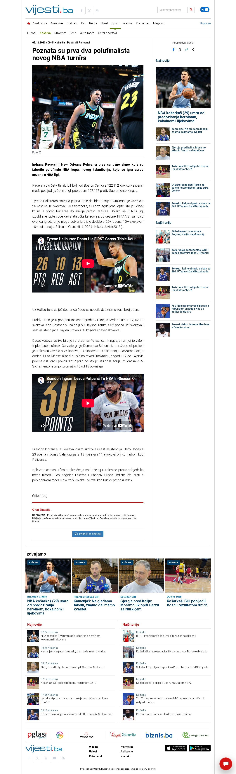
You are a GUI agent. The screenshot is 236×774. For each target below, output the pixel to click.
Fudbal (31, 33)
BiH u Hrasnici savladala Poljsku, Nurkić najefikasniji (187, 233)
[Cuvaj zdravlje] (123, 735)
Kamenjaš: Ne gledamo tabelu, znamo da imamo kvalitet (189, 130)
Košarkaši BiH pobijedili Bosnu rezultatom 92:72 (190, 168)
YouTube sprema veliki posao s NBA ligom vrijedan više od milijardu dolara (190, 308)
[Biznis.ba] (159, 735)
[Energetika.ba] (196, 735)
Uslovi (93, 751)
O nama (93, 746)
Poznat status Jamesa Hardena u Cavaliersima (190, 326)
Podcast (72, 23)
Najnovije (57, 23)
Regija (93, 23)
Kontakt (125, 756)
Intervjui (127, 23)
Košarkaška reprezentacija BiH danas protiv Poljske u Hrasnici (190, 251)
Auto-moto (87, 33)
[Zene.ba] (86, 735)
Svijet (104, 23)
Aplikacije (127, 751)
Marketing (127, 746)
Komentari (143, 23)
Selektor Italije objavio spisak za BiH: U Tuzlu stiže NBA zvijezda (190, 205)
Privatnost (95, 756)
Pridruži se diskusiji (90, 534)
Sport (115, 23)
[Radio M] (35, 735)
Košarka (45, 33)
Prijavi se (205, 23)
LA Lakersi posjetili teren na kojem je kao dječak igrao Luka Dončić (190, 187)
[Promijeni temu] (204, 9)
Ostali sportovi (107, 33)
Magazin (158, 23)
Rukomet (60, 33)
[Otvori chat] (226, 764)
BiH (83, 23)
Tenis (73, 33)
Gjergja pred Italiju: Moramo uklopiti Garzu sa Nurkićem (188, 149)
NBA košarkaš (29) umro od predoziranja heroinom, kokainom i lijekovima (181, 117)
